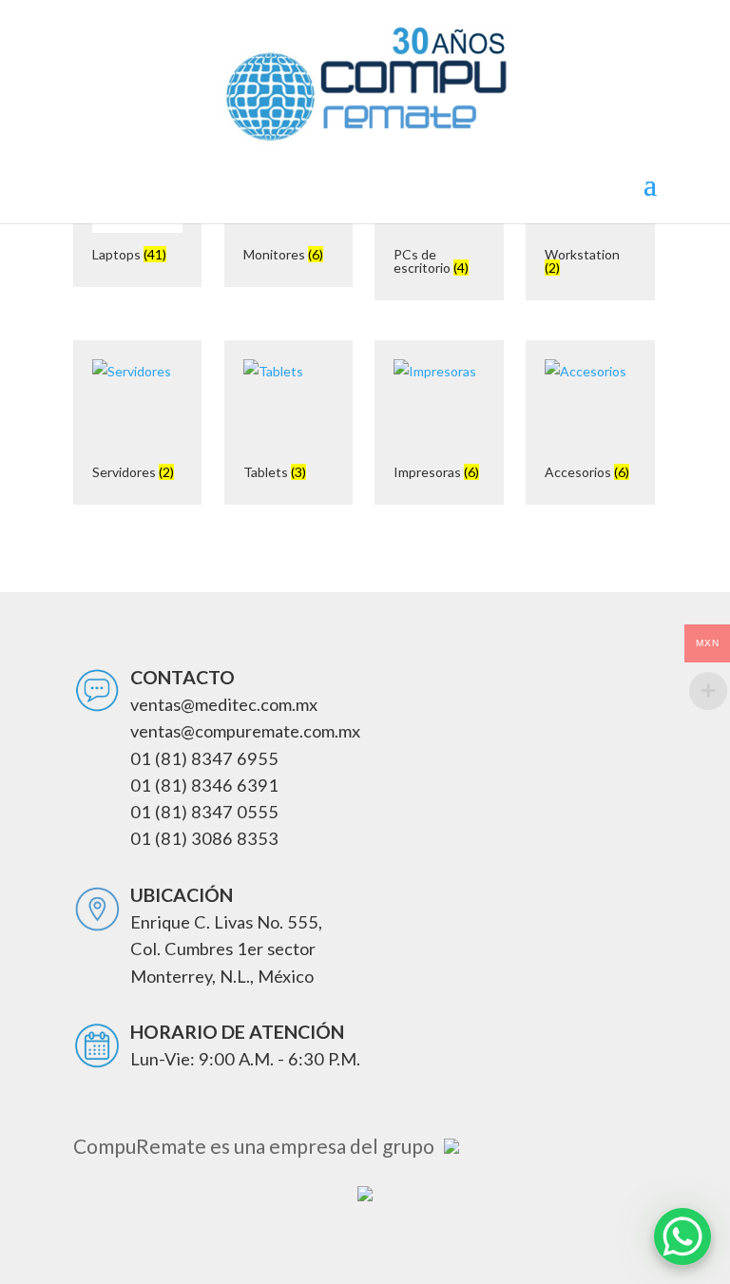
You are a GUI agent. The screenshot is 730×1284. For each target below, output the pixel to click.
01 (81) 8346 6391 (204, 785)
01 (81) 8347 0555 (204, 811)
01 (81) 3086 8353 (204, 838)
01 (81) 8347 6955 (204, 758)
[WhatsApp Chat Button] (682, 1236)
